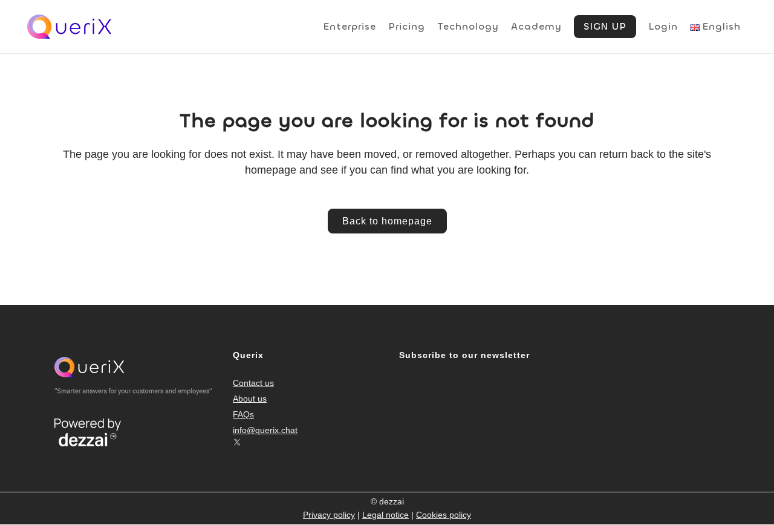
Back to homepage (387, 221)
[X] (237, 442)
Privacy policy (329, 515)
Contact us (253, 383)
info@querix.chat (265, 430)
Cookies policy (443, 515)
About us (250, 398)
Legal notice (385, 515)
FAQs (243, 414)
